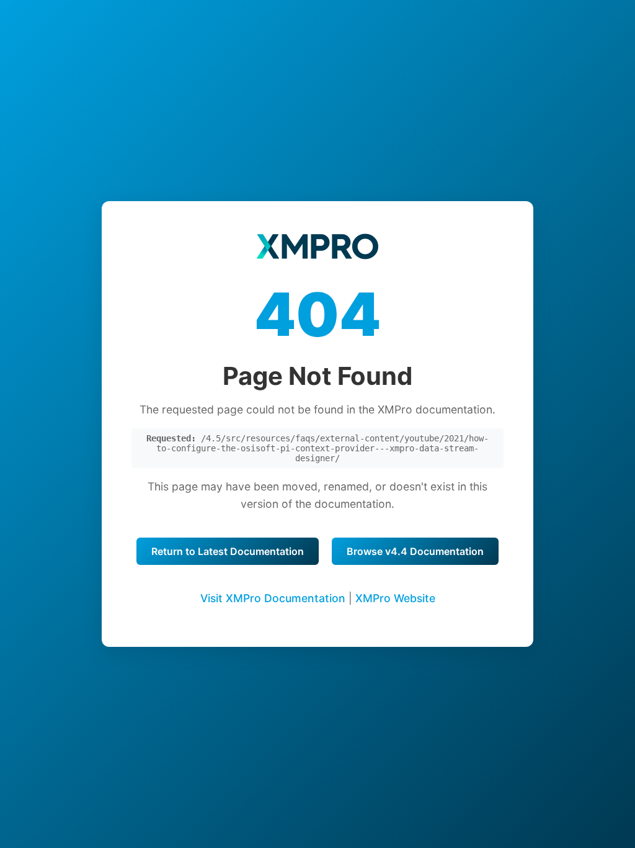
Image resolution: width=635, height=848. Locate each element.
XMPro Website (395, 598)
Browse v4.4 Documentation (415, 551)
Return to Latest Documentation (227, 551)
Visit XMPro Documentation (272, 598)
